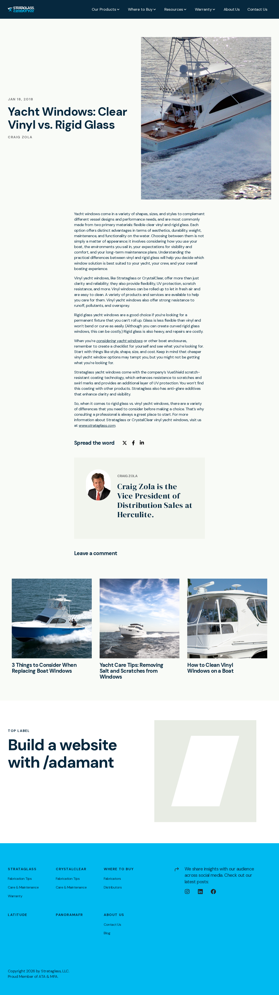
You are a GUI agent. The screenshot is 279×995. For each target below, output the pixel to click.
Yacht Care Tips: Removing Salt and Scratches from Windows (131, 671)
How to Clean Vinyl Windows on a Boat (210, 668)
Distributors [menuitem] (113, 887)
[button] (106, 9)
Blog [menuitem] (107, 933)
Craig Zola (20, 137)
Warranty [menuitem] (15, 896)
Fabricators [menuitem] (112, 878)
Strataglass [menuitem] (22, 869)
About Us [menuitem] (114, 915)
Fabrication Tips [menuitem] (20, 878)
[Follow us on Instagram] (191, 891)
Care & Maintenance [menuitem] (23, 887)
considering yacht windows (119, 340)
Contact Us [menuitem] (112, 924)
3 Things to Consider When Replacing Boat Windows (44, 668)
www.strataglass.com (97, 425)
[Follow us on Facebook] (217, 891)
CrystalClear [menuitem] (71, 869)
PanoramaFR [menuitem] (69, 915)
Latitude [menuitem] (17, 915)
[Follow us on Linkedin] (204, 891)
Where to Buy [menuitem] (119, 869)
